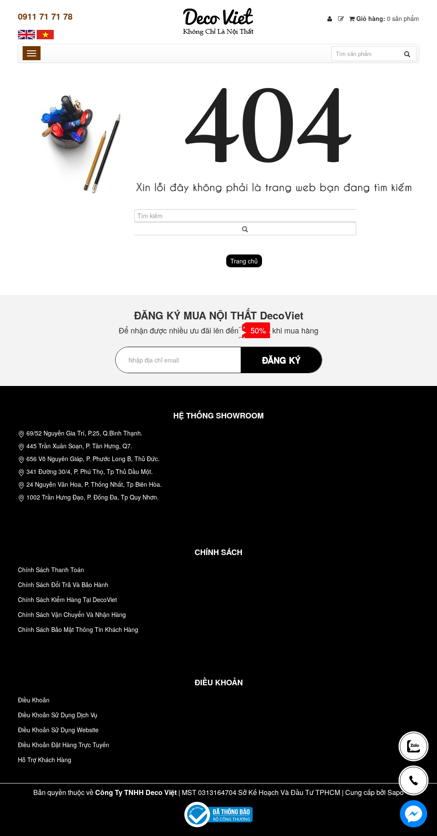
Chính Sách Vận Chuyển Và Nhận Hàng (72, 614)
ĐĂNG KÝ (281, 360)
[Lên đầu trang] (417, 718)
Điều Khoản (34, 700)
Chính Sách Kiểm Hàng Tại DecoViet (67, 599)
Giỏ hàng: (387, 18)
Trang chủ (244, 261)
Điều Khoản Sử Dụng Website (58, 729)
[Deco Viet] (26, 33)
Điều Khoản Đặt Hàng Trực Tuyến (63, 744)
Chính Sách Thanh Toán (51, 569)
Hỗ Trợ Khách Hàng (44, 759)
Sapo (395, 792)
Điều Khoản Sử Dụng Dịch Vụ (57, 714)
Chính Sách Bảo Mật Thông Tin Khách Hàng (78, 629)
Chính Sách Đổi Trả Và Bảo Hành (63, 584)
